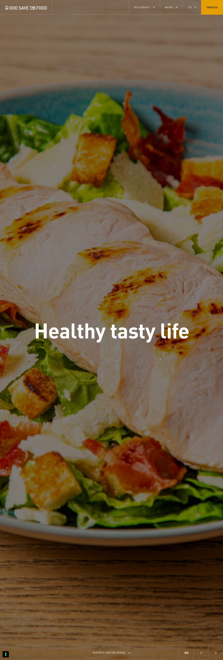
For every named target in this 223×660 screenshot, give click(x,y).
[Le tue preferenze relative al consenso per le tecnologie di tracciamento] (6, 654)
